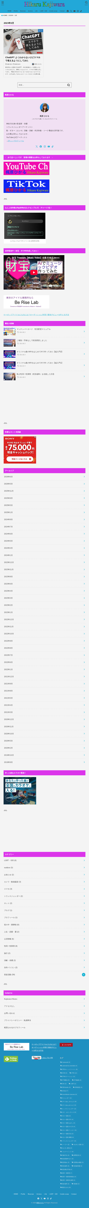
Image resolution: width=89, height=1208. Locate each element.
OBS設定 (78, 1087)
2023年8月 (8, 577)
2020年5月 (8, 741)
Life (36, 11)
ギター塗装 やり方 (68, 1126)
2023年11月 (9, 569)
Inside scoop (53, 11)
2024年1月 (8, 555)
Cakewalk (66, 1062)
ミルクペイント (67, 1151)
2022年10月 (9, 634)
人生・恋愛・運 (11, 932)
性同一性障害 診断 (68, 1180)
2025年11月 (9, 491)
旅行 (7, 953)
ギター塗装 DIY (67, 1119)
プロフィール (10, 917)
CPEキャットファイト (70, 1069)
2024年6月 (8, 534)
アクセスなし (9, 1006)
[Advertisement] (44, 402)
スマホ (8, 889)
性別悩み (65, 1162)
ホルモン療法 (67, 1148)
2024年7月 (8, 527)
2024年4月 (8, 548)
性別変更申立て (67, 1159)
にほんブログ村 (47, 1058)
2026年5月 (8, 484)
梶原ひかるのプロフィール (15, 1027)
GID (64, 1083)
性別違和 (65, 1166)
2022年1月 (8, 669)
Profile (16, 11)
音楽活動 (9, 975)
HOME (9, 11)
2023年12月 (9, 562)
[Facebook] (68, 11)
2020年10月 (9, 734)
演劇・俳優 (10, 960)
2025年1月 (8, 512)
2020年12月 (9, 719)
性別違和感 (77, 1166)
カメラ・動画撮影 (12, 882)
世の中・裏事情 (11, 925)
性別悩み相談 (78, 1162)
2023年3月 (8, 598)
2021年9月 (8, 684)
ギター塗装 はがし (68, 1123)
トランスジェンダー (13, 896)
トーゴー (65, 1144)
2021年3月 (8, 712)
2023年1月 (8, 612)
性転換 (76, 1184)
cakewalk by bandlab (69, 1066)
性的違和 (65, 1184)
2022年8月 (8, 648)
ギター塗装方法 (67, 1133)
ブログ (8, 910)
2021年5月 (8, 698)
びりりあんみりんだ (69, 1105)
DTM (74, 1073)
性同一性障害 (10, 946)
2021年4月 (8, 705)
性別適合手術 (67, 1169)
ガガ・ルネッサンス (69, 1112)
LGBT (73, 1083)
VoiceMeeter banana (69, 1094)
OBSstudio (66, 1087)
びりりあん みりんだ (69, 1101)
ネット (8, 903)
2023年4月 (8, 591)
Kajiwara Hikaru (10, 999)
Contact (62, 11)
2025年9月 (8, 498)
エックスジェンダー (69, 1109)
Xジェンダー (67, 1098)
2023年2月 (8, 605)
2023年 (11, 15)
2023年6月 (8, 584)
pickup (65, 1091)
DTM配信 (66, 1080)
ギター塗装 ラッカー (69, 1130)
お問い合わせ (9, 1013)
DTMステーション (68, 1076)
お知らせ (9, 875)
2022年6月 (8, 662)
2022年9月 (8, 641)
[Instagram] (78, 11)
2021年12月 (9, 677)
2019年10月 (9, 755)
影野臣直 (77, 1155)
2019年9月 (8, 762)
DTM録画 (77, 1080)
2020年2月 (8, 748)
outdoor (8, 868)
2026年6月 (8, 477)
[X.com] (71, 11)
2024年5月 (8, 541)
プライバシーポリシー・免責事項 (17, 1020)
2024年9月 (8, 519)
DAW (64, 1073)
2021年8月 (8, 691)
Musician (23, 11)
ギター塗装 (66, 1116)
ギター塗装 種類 (68, 1137)
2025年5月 (8, 505)
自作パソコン (10, 967)
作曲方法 (65, 1155)
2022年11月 (9, 627)
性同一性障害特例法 (69, 1176)
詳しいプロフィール (16, 141)
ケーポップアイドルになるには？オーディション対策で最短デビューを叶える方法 (36, 315)
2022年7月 (8, 655)
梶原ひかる (66, 1187)
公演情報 (9, 939)
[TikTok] (81, 11)
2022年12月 (9, 619)
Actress (30, 11)
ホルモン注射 (78, 1144)
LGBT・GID (43, 11)
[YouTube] (74, 11)
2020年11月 (9, 727)
